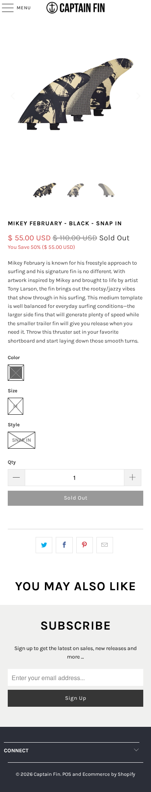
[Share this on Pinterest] (84, 545)
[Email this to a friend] (104, 545)
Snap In (21, 440)
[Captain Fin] (75, 7)
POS (66, 774)
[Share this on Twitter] (44, 545)
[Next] (137, 96)
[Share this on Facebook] (64, 545)
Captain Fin (47, 774)
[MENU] (4, 7)
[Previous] (13, 96)
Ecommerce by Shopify (108, 774)
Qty (12, 462)
